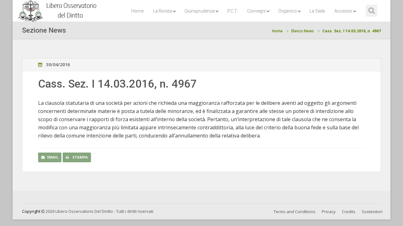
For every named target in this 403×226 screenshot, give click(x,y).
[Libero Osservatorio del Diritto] (58, 8)
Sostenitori (372, 211)
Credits (348, 211)
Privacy (329, 211)
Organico (287, 10)
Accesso (343, 10)
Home (137, 10)
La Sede (317, 10)
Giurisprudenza (199, 10)
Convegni (256, 10)
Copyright (31, 211)
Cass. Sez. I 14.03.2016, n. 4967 (351, 31)
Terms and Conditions (294, 211)
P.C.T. (232, 10)
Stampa (79, 157)
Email (52, 157)
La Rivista (162, 10)
